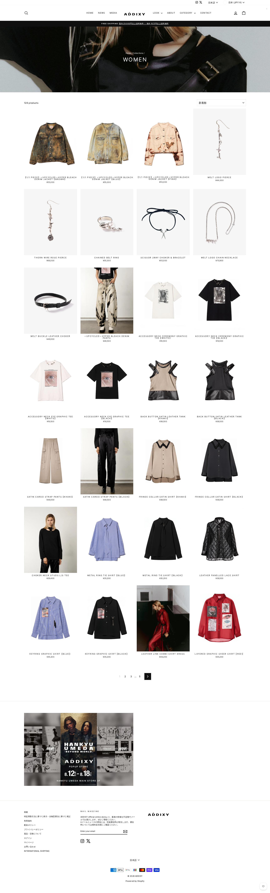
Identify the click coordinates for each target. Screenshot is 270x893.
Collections (138, 53)
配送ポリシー (30, 825)
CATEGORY (186, 13)
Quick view (50, 171)
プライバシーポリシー (33, 829)
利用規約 (28, 821)
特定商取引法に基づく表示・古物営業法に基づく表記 (47, 816)
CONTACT (205, 13)
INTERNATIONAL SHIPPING (37, 851)
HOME (89, 13)
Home (128, 53)
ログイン (28, 838)
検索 (26, 812)
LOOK (156, 13)
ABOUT (171, 13)
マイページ (29, 842)
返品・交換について (32, 833)
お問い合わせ (30, 846)
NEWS (101, 13)
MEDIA (113, 13)
